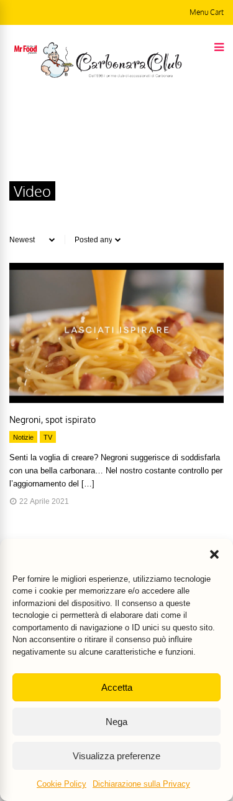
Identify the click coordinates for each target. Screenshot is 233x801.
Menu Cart (207, 12)
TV (47, 437)
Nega (116, 721)
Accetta (116, 687)
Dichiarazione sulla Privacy (141, 784)
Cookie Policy (61, 784)
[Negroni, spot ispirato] (116, 400)
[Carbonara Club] (111, 75)
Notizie (23, 437)
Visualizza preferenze (116, 756)
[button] (214, 554)
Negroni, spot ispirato (52, 419)
